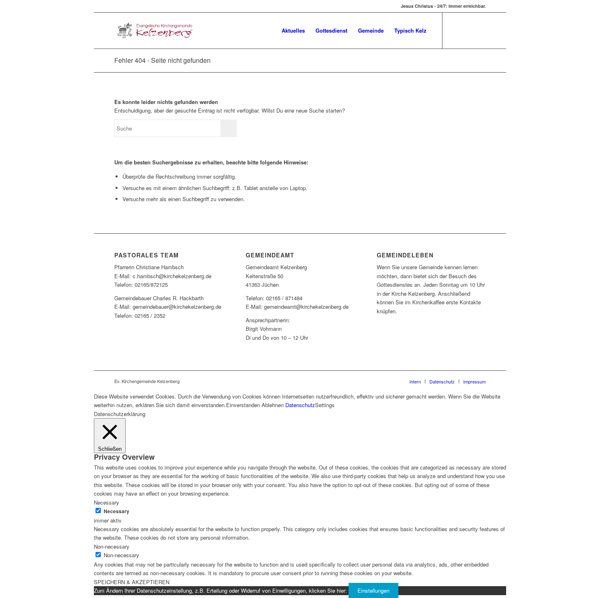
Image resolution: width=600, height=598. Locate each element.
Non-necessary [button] (111, 546)
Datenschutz (300, 405)
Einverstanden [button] (243, 405)
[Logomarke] (153, 31)
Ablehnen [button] (273, 405)
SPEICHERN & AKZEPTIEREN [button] (131, 582)
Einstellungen (373, 590)
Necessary (116, 511)
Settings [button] (325, 405)
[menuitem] (293, 31)
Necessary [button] (106, 502)
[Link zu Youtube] (467, 30)
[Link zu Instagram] (479, 30)
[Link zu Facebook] (455, 30)
